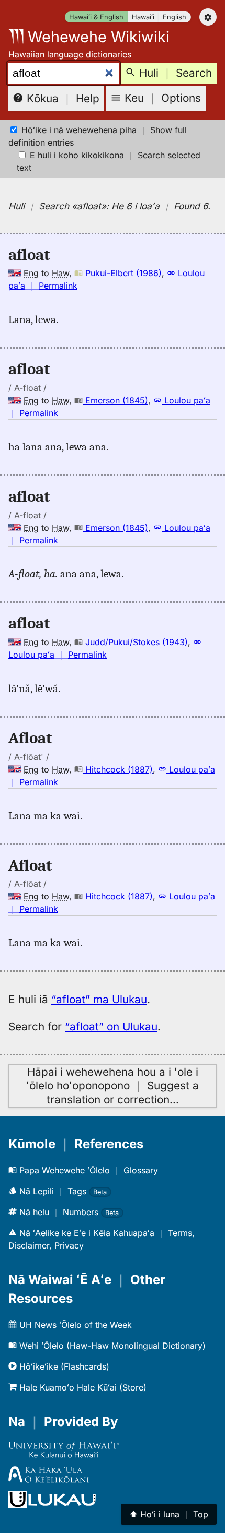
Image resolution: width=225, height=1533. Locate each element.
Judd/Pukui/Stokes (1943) (135, 642)
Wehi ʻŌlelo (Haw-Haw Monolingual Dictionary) (111, 1345)
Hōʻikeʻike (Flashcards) (63, 1366)
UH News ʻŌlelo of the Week (74, 1325)
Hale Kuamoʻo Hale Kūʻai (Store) (82, 1387)
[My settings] (208, 17)
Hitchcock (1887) (118, 769)
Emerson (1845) (115, 400)
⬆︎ (168, 1514)
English (174, 17)
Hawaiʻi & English (96, 17)
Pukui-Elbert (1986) (122, 273)
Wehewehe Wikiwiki (97, 37)
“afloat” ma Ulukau (99, 999)
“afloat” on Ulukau (111, 1026)
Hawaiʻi (143, 17)
